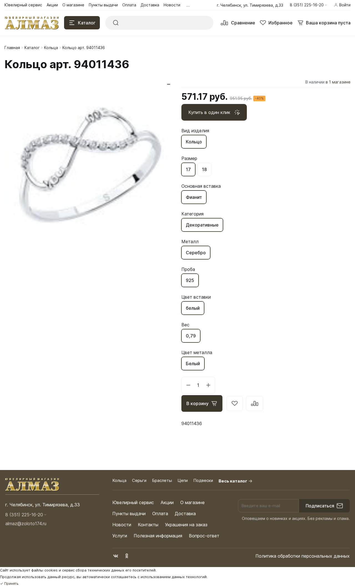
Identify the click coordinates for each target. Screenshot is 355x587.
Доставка (185, 513)
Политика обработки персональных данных (302, 556)
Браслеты (162, 480)
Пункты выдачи (129, 513)
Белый (193, 363)
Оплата (160, 513)
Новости (121, 524)
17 (188, 169)
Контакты (148, 524)
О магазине (192, 502)
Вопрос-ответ (204, 535)
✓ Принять (9, 583)
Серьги (139, 480)
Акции (167, 502)
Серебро (196, 252)
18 (204, 169)
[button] (308, 5)
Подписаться (320, 506)
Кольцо (194, 141)
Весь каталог (233, 481)
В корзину (197, 403)
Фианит (194, 197)
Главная (12, 47)
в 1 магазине (338, 82)
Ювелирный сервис (133, 502)
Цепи (183, 480)
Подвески (203, 480)
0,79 (191, 336)
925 (190, 280)
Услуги (119, 535)
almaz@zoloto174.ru (25, 523)
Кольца (51, 47)
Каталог (32, 47)
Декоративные (202, 225)
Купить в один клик (209, 112)
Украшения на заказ (186, 524)
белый (193, 308)
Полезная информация (158, 535)
